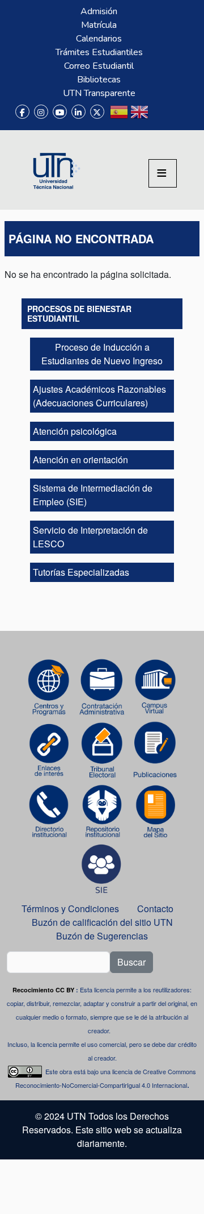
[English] (139, 116)
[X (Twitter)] (97, 112)
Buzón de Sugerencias (103, 935)
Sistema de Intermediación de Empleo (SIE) (92, 494)
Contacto (155, 908)
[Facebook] (22, 112)
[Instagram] (41, 112)
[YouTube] (60, 112)
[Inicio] (55, 170)
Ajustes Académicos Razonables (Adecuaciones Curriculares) (99, 396)
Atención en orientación (80, 459)
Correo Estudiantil (99, 66)
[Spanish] (119, 116)
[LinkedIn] (78, 112)
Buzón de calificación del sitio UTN (102, 922)
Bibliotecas (99, 79)
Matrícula (99, 25)
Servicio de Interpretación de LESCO (90, 536)
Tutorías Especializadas (81, 572)
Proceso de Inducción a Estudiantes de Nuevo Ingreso (102, 353)
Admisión (98, 11)
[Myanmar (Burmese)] (160, 116)
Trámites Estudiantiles (99, 52)
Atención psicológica (75, 431)
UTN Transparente (99, 93)
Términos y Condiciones (70, 908)
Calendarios (99, 38)
